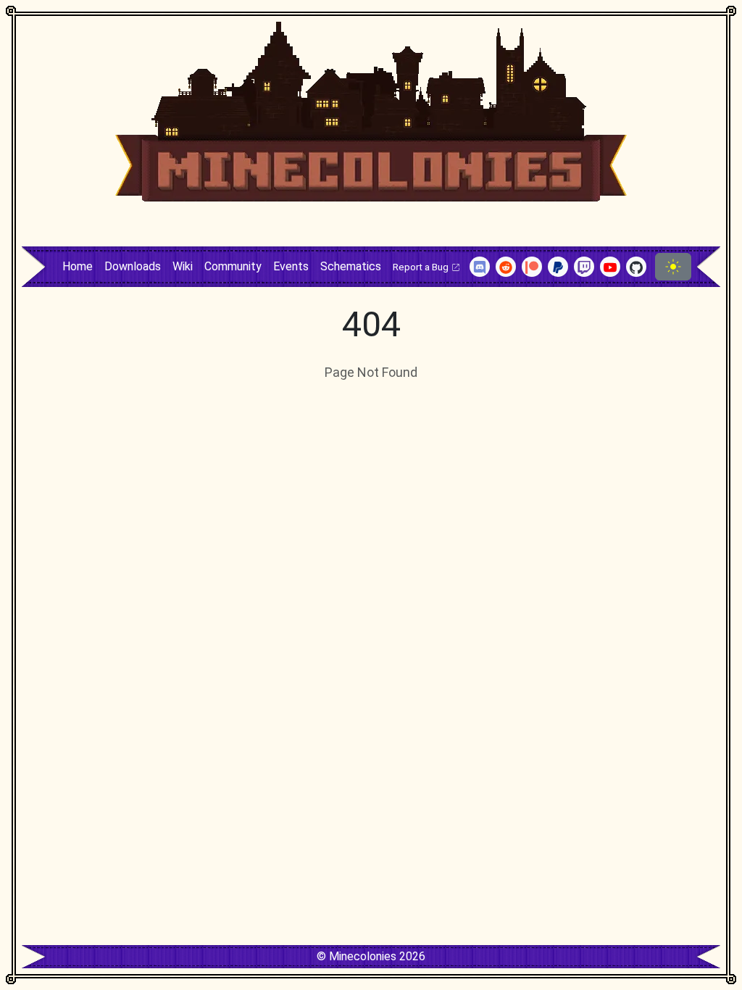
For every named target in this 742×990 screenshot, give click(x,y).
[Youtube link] (610, 266)
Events (291, 266)
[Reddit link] (505, 266)
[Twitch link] (584, 266)
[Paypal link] (557, 266)
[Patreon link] (531, 266)
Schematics (350, 266)
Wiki (182, 266)
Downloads (132, 266)
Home (77, 266)
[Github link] (636, 266)
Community (233, 266)
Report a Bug (422, 267)
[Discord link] (479, 266)
